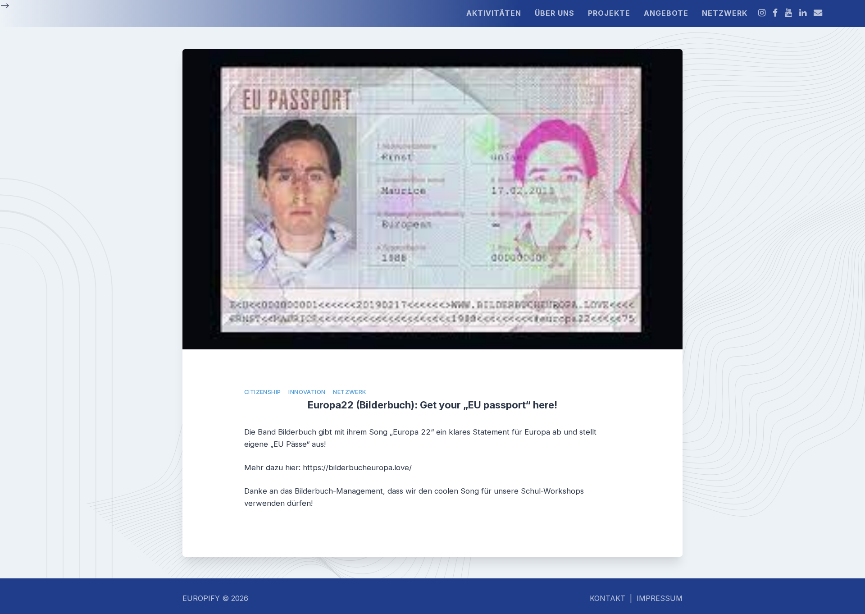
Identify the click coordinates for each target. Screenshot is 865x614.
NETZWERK (724, 13)
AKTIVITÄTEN (493, 13)
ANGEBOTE (666, 13)
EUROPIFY (202, 598)
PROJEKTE (609, 13)
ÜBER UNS (554, 13)
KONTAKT (607, 598)
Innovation (306, 392)
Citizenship (262, 392)
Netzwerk (349, 392)
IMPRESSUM (660, 598)
